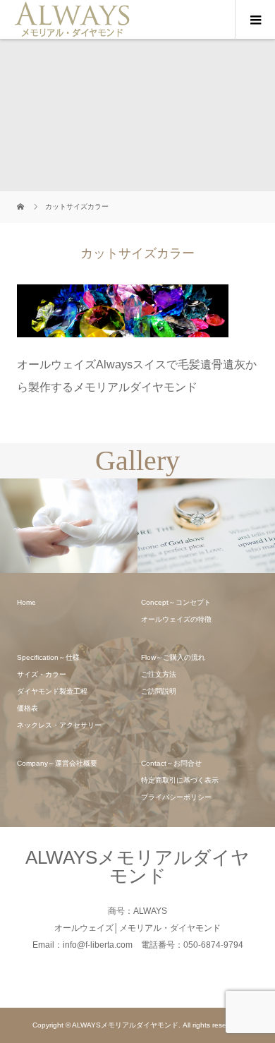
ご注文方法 (158, 674)
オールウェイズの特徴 (176, 619)
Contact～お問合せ (171, 763)
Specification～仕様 (48, 657)
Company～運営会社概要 (57, 763)
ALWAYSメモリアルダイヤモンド (137, 866)
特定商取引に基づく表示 (180, 780)
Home (26, 602)
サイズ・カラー (41, 674)
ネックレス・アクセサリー (59, 725)
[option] (96, 526)
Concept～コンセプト (176, 602)
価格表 (27, 708)
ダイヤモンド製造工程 (52, 691)
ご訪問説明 (158, 691)
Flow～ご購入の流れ (173, 657)
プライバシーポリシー (176, 797)
